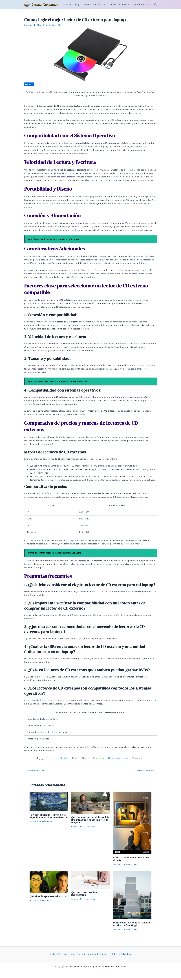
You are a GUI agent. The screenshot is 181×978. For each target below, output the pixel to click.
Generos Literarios (45, 4)
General (29, 84)
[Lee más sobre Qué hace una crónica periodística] (90, 879)
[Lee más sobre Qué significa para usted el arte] (49, 882)
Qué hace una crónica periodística (84, 893)
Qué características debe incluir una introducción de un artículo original (90, 819)
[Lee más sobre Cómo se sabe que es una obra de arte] (132, 823)
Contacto (81, 954)
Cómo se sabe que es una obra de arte (131, 859)
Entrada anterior (34, 771)
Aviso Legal (62, 954)
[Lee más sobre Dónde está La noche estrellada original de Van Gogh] (132, 895)
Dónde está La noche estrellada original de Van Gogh (131, 924)
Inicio (52, 954)
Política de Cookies (97, 954)
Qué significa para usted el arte (48, 896)
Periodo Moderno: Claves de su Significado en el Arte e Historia (48, 816)
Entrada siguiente (146, 771)
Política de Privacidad (121, 954)
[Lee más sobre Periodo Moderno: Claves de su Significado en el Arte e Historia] (49, 801)
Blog (72, 954)
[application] (103, 5)
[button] (155, 4)
